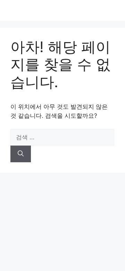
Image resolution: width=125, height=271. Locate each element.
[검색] (20, 154)
